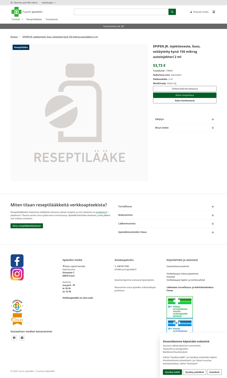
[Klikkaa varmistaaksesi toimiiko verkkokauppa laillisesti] (191, 318)
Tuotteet (16, 19)
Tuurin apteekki (32, 12)
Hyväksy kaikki (172, 372)
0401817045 (123, 266)
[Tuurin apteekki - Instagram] (35, 273)
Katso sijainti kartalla (75, 266)
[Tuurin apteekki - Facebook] (35, 260)
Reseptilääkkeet (34, 19)
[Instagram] (22, 337)
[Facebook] (14, 337)
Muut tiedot (162, 127)
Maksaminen (125, 214)
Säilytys (159, 119)
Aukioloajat (47, 2)
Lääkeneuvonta (126, 223)
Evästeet (171, 276)
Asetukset (214, 372)
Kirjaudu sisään (201, 11)
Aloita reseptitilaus (185, 95)
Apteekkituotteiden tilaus (132, 232)
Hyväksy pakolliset (194, 372)
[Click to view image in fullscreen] (79, 112)
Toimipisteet (52, 19)
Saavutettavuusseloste (178, 266)
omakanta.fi (101, 212)
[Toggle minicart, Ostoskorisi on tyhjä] (214, 12)
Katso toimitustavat (185, 100)
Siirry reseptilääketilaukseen (27, 225)
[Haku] (172, 12)
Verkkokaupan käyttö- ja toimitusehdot (186, 280)
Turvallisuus (125, 206)
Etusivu (14, 36)
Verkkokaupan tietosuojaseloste (182, 273)
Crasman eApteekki (45, 371)
